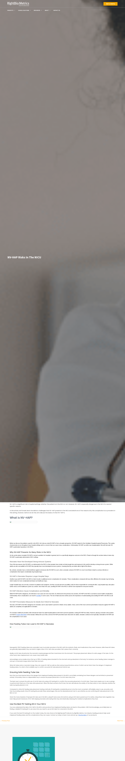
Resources (37, 10)
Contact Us (56, 10)
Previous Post (5, 720)
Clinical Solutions (23, 10)
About (47, 10)
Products (10, 10)
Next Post (121, 720)
